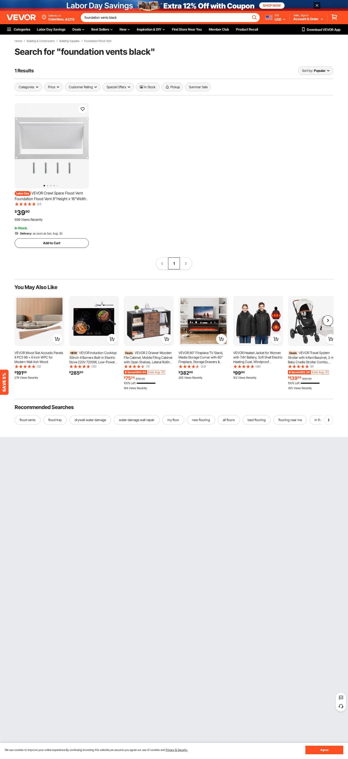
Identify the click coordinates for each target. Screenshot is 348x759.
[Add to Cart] (57, 339)
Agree (324, 750)
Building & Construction (41, 41)
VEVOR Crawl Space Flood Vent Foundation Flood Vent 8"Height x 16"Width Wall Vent (50, 199)
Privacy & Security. (177, 750)
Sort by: (307, 71)
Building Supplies (69, 41)
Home (18, 41)
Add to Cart (51, 243)
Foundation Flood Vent (98, 41)
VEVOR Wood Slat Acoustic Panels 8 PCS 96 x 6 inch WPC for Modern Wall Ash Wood (38, 357)
